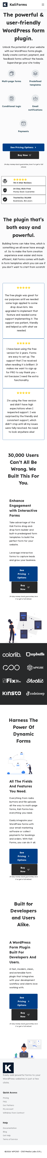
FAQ (5, 1101)
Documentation (10, 1128)
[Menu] (43, 4)
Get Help (7, 1135)
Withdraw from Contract (13, 1113)
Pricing (6, 1098)
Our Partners (8, 1105)
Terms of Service (10, 1139)
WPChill (15, 1151)
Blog (5, 1132)
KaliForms (18, 5)
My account (8, 1109)
